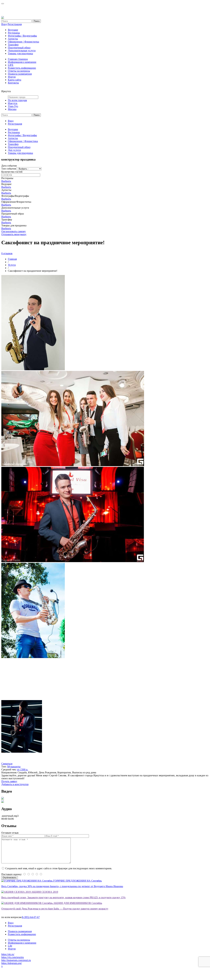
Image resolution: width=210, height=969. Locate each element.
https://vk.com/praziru (12, 957)
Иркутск (12, 103)
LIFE (10, 65)
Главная (12, 259)
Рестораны (14, 32)
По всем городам (17, 100)
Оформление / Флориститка (23, 41)
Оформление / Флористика (23, 141)
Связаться (6, 763)
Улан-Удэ (13, 106)
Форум (12, 76)
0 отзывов (6, 253)
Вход (4, 24)
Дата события (9, 165)
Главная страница (18, 59)
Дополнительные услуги (22, 50)
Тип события (8, 168)
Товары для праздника (20, 53)
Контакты (13, 82)
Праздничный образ (19, 47)
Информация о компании (22, 62)
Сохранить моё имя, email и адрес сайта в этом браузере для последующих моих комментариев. (58, 868)
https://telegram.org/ (11, 963)
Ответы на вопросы (19, 70)
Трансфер (13, 44)
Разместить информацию (22, 68)
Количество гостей (11, 171)
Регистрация (15, 24)
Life (10, 945)
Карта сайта (14, 79)
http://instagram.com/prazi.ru (16, 960)
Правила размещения (20, 73)
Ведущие (13, 29)
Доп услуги (14, 150)
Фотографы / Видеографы (22, 35)
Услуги (12, 264)
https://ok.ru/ (7, 954)
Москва (12, 109)
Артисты (13, 38)
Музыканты (14, 766)
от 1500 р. (22, 769)
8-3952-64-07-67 (31, 917)
